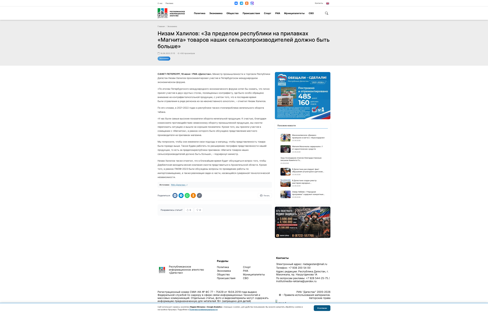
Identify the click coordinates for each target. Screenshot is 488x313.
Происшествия (251, 13)
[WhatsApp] (187, 195)
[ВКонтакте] (236, 3)
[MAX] (252, 3)
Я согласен (322, 308)
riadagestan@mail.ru (315, 264)
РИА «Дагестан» (178, 185)
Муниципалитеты (294, 13)
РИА (277, 13)
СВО (311, 13)
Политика (199, 13)
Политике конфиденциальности (203, 309)
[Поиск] (326, 13)
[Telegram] (241, 3)
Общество (232, 13)
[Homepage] (171, 13)
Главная (161, 26)
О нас (160, 3)
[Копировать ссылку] (199, 195)
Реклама (169, 3)
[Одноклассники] (247, 3)
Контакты (319, 3)
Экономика (215, 13)
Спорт (267, 13)
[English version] (327, 3)
